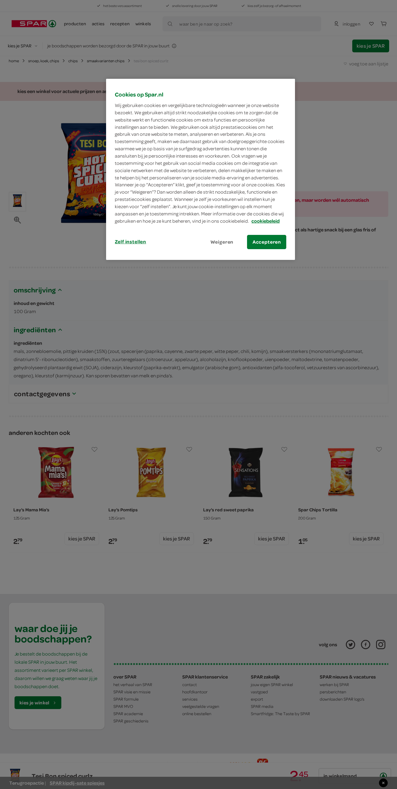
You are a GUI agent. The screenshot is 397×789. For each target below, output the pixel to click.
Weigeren (222, 242)
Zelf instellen (130, 241)
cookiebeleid (265, 221)
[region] (200, 169)
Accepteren (267, 242)
